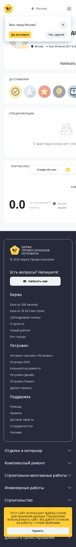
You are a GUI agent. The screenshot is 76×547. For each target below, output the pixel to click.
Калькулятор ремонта (25, 368)
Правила (16, 413)
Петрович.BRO (20, 362)
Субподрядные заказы (25, 317)
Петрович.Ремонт (22, 381)
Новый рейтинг (20, 330)
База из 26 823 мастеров (27, 311)
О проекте (17, 324)
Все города (18, 337)
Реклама (16, 432)
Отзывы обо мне (53, 169)
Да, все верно (20, 34)
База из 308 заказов (24, 304)
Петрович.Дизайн (22, 375)
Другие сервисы (21, 388)
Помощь (16, 406)
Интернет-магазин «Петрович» (31, 355)
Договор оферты (22, 419)
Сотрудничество (21, 426)
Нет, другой (56, 34)
